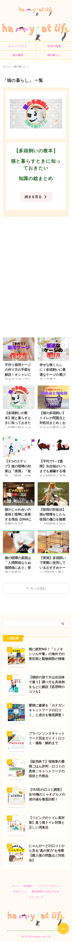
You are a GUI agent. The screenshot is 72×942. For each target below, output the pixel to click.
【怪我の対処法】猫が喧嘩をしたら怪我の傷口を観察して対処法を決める (53, 519)
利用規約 (28, 885)
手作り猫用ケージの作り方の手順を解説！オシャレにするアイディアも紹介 (18, 374)
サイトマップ (36, 897)
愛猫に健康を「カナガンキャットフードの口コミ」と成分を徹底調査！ (47, 710)
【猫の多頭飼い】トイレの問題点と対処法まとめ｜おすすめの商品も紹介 (53, 422)
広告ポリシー (20, 891)
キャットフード (17, 46)
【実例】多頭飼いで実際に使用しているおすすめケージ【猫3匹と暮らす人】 (53, 567)
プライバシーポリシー (48, 885)
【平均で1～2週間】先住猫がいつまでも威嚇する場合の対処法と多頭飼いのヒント (53, 471)
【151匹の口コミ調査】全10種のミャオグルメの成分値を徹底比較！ (47, 794)
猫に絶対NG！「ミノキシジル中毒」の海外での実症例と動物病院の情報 (47, 654)
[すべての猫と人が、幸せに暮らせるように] (36, 11)
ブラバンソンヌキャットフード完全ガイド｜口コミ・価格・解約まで (47, 738)
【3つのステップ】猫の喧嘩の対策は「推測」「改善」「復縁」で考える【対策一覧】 (18, 471)
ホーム (15, 885)
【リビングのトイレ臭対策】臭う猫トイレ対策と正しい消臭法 (47, 822)
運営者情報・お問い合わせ (45, 891)
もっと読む (38, 588)
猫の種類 (17, 55)
